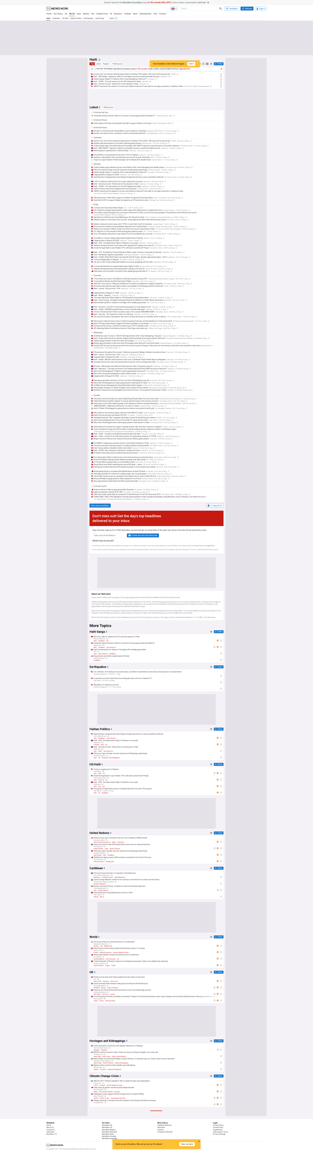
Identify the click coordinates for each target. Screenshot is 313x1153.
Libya (106, 848)
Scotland (104, 1050)
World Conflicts (115, 848)
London (112, 994)
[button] (117, 63)
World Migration (119, 877)
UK (66, 14)
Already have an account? (103, 540)
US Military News (107, 877)
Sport (135, 14)
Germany (106, 981)
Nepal (95, 1091)
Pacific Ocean (104, 1098)
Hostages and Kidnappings (111, 757)
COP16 (96, 1085)
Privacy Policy (198, 546)
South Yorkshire (112, 988)
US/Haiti (65, 18)
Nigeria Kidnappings (121, 1063)
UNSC (100, 751)
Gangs (96, 1001)
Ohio (99, 773)
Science (162, 14)
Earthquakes (88, 18)
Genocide (120, 842)
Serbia (114, 842)
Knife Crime (97, 981)
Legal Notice (210, 546)
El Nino (96, 1098)
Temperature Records (118, 1098)
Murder (103, 988)
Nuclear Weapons (100, 884)
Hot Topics (58, 14)
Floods (96, 952)
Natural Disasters (106, 952)
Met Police (97, 994)
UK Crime (105, 994)
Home (49, 14)
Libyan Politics (98, 848)
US (104, 773)
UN (107, 641)
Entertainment (145, 14)
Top (92, 64)
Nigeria (96, 1069)
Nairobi (96, 897)
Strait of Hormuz (99, 861)
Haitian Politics (76, 18)
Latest (98, 64)
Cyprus (107, 965)
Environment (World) (106, 1091)
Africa (102, 897)
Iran (92, 14)
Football (127, 14)
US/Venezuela (111, 959)
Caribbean (56, 18)
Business (118, 14)
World (72, 14)
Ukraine (86, 14)
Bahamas (97, 877)
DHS (99, 786)
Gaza (79, 14)
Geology (117, 1091)
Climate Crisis (102, 14)
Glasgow (97, 1050)
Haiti (48, 18)
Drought (102, 1085)
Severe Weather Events (121, 952)
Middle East (110, 861)
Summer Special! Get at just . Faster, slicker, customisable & (155, 2)
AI (111, 14)
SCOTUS (101, 780)
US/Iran (96, 946)
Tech (155, 14)
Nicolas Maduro (99, 959)
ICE (106, 744)
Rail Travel (114, 981)
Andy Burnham (110, 1001)
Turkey (113, 965)
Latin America (111, 647)
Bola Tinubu (107, 1056)
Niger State (97, 1056)
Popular (106, 64)
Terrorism (103, 1069)
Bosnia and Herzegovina (102, 842)
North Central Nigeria (119, 1056)
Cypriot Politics (99, 965)
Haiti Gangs (99, 18)
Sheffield (97, 988)
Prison (102, 1001)
